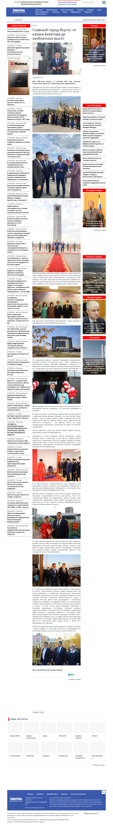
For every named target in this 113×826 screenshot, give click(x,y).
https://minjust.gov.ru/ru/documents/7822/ (56, 820)
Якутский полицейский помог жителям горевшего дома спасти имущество (18, 188)
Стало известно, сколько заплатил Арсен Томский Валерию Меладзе (92, 125)
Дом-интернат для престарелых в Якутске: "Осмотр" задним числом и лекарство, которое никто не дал (18, 318)
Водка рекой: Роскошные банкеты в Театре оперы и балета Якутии (92, 111)
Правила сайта (52, 794)
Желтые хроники (67, 10)
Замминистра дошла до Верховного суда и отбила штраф (17, 397)
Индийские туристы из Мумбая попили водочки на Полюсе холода (93, 144)
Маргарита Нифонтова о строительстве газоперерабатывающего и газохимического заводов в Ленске (17, 248)
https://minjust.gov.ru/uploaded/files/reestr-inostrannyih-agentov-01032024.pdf (45, 815)
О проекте (40, 794)
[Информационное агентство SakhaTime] (19, 10)
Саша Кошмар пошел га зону (18, 31)
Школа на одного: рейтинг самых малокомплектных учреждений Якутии (93, 152)
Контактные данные (78, 794)
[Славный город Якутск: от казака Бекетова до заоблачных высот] (56, 58)
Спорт (99, 10)
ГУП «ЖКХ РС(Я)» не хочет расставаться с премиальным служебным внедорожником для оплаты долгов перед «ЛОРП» (18, 333)
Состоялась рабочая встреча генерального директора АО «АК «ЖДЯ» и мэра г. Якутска (18, 505)
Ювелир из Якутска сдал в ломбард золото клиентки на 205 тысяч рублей (18, 39)
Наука (65, 12)
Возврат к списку (38, 712)
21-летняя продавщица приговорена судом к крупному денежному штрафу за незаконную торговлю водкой (18, 129)
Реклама (64, 794)
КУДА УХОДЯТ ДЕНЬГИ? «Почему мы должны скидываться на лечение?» (17, 346)
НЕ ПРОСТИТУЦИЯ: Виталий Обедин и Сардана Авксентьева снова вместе (17, 198)
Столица (80, 10)
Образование (76, 12)
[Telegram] (73, 675)
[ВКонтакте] (69, 675)
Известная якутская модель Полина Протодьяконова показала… (17, 474)
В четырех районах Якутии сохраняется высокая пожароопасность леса (17, 165)
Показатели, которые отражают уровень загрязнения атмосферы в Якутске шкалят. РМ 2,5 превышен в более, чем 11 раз (18, 115)
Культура (90, 10)
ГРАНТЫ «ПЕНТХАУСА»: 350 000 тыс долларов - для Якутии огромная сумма (18, 408)
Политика (39, 10)
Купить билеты (41, 14)
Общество (88, 12)
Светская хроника (42, 12)
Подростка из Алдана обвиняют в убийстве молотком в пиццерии (15, 273)
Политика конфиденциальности (35, 807)
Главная (30, 794)
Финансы (55, 12)
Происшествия (51, 10)
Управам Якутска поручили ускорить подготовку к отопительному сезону (17, 451)
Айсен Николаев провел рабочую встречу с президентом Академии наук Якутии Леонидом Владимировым (18, 517)
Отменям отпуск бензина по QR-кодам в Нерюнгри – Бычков (17, 372)
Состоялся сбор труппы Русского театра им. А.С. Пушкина (16, 102)
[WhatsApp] (71, 675)
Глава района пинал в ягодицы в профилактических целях (18, 142)
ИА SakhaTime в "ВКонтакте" (95, 20)
